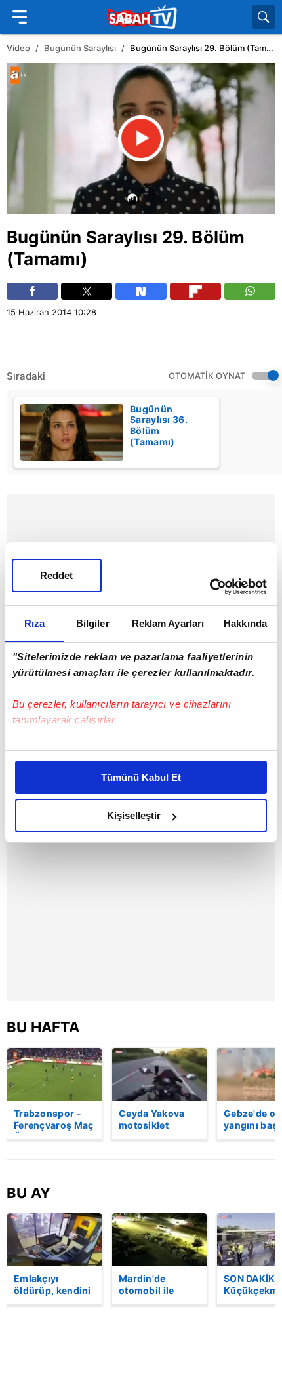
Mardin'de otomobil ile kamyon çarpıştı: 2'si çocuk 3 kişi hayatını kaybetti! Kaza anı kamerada (159, 1285)
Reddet (56, 575)
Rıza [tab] (34, 623)
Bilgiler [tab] (93, 623)
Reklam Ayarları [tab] (168, 623)
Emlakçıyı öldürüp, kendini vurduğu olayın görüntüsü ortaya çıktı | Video (52, 1285)
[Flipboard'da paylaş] (195, 291)
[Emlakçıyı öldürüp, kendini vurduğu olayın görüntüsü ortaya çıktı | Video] (54, 1239)
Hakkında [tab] (245, 623)
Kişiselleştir (134, 815)
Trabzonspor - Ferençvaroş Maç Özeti (54, 1120)
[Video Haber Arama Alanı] (263, 17)
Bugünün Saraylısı (80, 48)
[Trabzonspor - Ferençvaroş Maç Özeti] (54, 1074)
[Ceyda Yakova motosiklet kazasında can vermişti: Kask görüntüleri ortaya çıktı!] (159, 1074)
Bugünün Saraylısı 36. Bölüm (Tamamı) (159, 425)
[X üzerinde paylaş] (86, 291)
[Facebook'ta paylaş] (32, 291)
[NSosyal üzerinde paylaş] (141, 291)
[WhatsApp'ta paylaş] (249, 291)
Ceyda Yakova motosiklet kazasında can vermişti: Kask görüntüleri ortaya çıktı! (152, 1120)
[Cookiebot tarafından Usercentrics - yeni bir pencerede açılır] (209, 586)
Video (18, 48)
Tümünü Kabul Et (141, 777)
